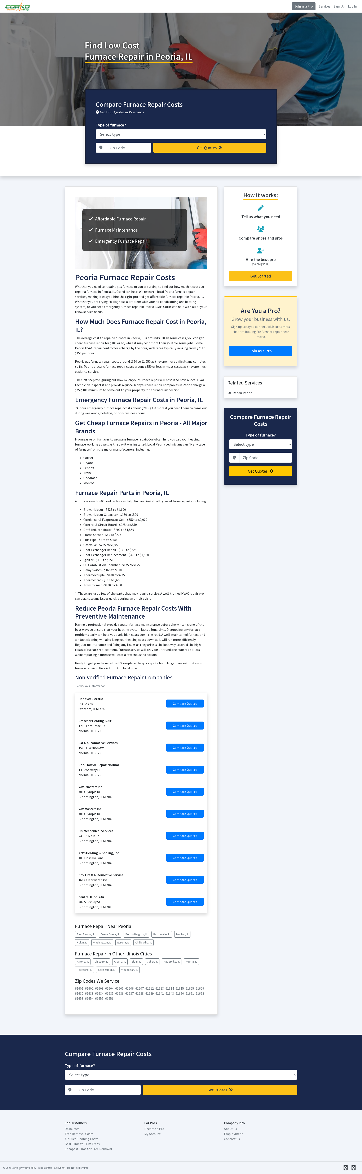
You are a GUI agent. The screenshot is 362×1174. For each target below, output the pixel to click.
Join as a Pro (304, 6)
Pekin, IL (82, 942)
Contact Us (232, 1139)
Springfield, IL (106, 970)
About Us (230, 1129)
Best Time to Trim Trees (82, 1144)
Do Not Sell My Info (78, 1167)
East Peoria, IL (85, 934)
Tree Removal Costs (79, 1134)
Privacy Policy (28, 1167)
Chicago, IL (101, 961)
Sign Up (339, 6)
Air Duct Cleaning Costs (81, 1139)
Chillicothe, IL (143, 942)
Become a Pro (154, 1129)
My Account (152, 1134)
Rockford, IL (84, 970)
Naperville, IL (172, 961)
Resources (72, 1129)
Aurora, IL (83, 961)
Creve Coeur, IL (110, 934)
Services (324, 6)
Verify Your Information (91, 686)
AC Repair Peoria (240, 393)
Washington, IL (102, 942)
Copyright (59, 1167)
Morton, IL (182, 934)
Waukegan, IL (129, 970)
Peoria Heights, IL (136, 934)
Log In (352, 6)
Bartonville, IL (161, 934)
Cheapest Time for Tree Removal (88, 1149)
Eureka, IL (123, 942)
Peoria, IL (191, 961)
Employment (233, 1134)
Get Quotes (207, 147)
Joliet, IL (152, 961)
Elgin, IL (136, 961)
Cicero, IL (120, 961)
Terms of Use (45, 1167)
